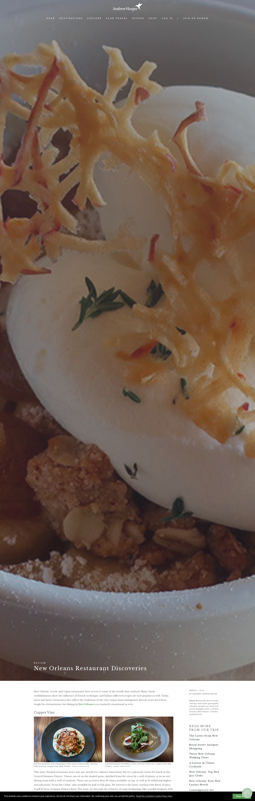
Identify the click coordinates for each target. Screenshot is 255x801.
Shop (153, 18)
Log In (167, 18)
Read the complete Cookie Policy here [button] (154, 796)
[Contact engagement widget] (247, 793)
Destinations (71, 18)
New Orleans (85, 704)
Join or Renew (196, 18)
